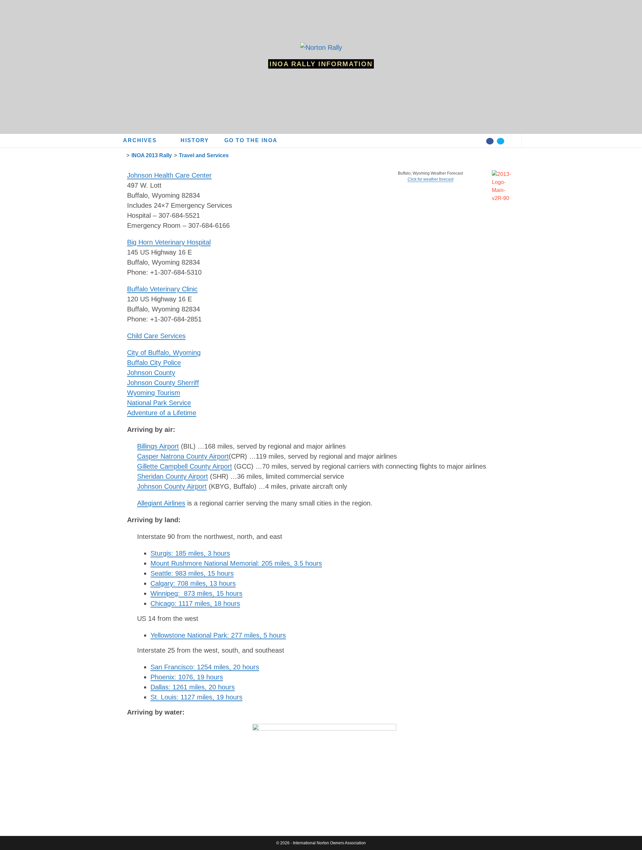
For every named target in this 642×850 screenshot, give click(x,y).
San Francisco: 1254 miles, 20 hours (204, 667)
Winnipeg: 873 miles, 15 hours (196, 593)
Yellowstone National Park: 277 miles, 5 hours (218, 635)
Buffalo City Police (154, 362)
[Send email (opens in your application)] (500, 141)
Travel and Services (204, 155)
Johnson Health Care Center (169, 175)
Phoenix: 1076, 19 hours (186, 677)
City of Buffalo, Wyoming (164, 352)
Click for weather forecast (430, 179)
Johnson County (151, 372)
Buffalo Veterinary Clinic (162, 289)
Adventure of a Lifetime (161, 412)
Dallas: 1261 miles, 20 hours (192, 687)
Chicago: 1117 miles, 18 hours (195, 603)
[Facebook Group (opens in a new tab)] (490, 141)
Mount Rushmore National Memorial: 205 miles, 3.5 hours (236, 563)
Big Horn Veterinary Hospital (169, 242)
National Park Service (159, 402)
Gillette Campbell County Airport (184, 466)
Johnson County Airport (172, 486)
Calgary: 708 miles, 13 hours (193, 583)
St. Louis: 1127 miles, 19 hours (196, 697)
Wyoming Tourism (153, 392)
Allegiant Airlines (161, 503)
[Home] (122, 155)
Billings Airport (158, 446)
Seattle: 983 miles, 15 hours (192, 573)
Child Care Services (156, 336)
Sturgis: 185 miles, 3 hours (190, 553)
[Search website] (514, 141)
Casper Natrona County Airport (183, 456)
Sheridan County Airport (172, 476)
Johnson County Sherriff (163, 382)
